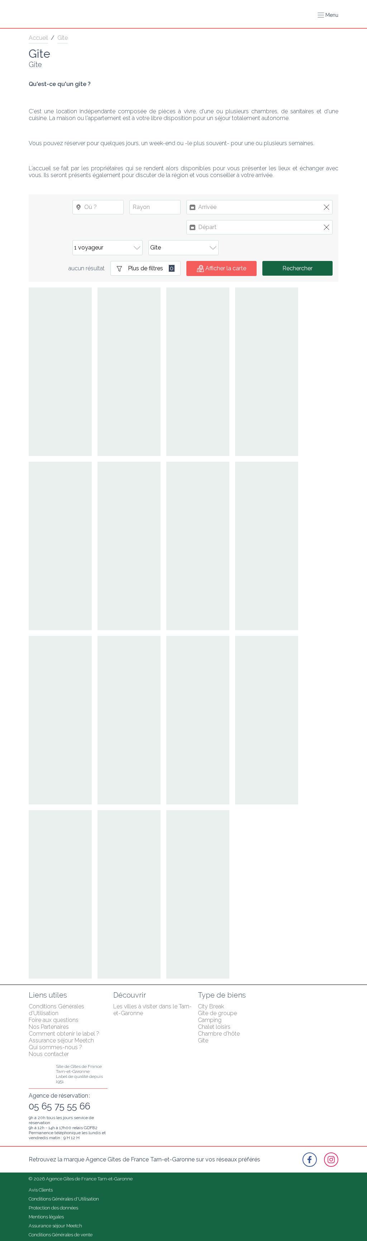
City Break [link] (211, 1006)
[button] (328, 15)
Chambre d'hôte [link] (219, 1033)
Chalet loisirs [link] (214, 1026)
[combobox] (98, 207)
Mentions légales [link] (46, 1216)
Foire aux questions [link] (53, 1020)
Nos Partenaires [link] (49, 1026)
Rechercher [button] (297, 268)
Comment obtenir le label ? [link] (64, 1033)
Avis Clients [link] (41, 1190)
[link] (309, 1159)
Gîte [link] (62, 37)
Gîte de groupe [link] (217, 1013)
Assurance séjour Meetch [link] (61, 1040)
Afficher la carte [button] (225, 268)
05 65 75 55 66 (59, 1106)
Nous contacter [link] (49, 1054)
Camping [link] (209, 1020)
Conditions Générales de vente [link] (60, 1234)
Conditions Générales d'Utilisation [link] (57, 1010)
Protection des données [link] (53, 1208)
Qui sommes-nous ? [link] (55, 1047)
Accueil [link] (38, 37)
